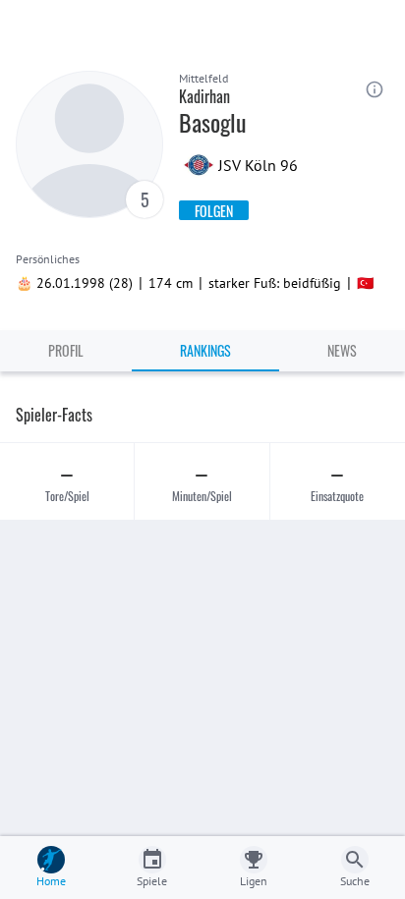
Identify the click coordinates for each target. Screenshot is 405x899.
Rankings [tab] (205, 350)
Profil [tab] (66, 350)
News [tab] (342, 350)
